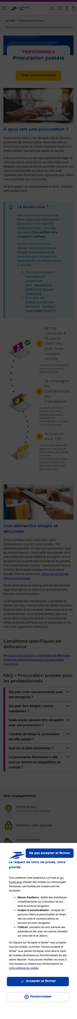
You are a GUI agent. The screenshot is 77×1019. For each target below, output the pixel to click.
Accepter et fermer (41, 981)
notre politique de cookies (23, 968)
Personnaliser (41, 996)
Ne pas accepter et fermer (49, 853)
